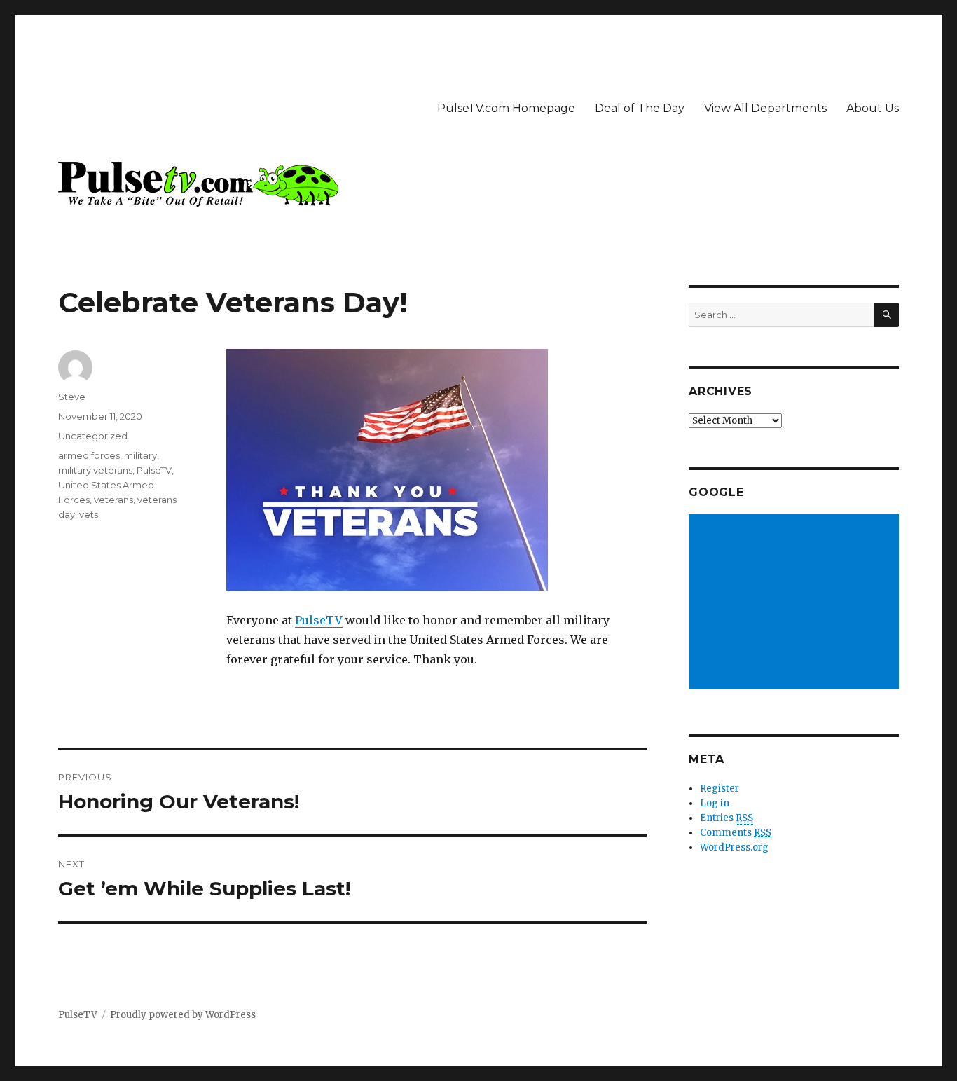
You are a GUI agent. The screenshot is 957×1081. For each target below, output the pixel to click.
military (140, 455)
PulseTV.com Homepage (506, 108)
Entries (726, 818)
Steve (71, 396)
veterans (113, 499)
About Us (872, 108)
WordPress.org (734, 847)
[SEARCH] (886, 315)
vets (88, 514)
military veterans (95, 470)
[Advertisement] (796, 603)
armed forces (89, 455)
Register (719, 788)
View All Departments (765, 108)
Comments (735, 833)
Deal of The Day (639, 108)
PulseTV (319, 620)
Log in (714, 803)
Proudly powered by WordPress (183, 1015)
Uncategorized (93, 435)
